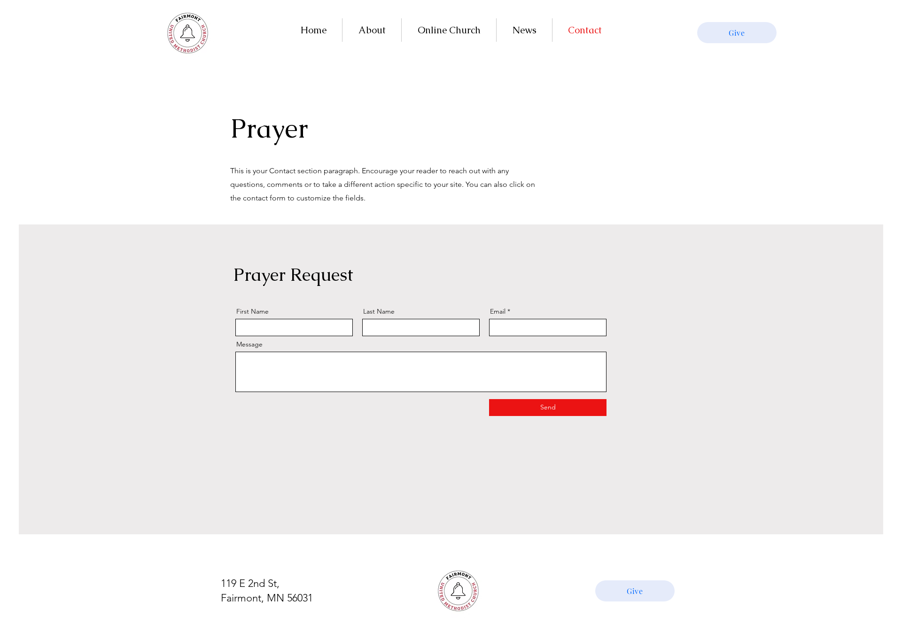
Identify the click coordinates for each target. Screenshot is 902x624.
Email (497, 311)
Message (249, 344)
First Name (252, 311)
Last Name (379, 311)
